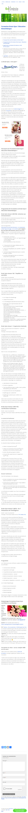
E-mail (4, 777)
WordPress (11, 808)
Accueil (3, 1)
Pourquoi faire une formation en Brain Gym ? (13, 40)
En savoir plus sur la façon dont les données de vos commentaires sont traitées (13, 797)
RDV (17, 1)
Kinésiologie (7, 1)
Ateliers (20, 1)
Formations (13, 1)
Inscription (6, 46)
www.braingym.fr (18, 109)
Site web (4, 782)
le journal (8, 110)
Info (2, 3)
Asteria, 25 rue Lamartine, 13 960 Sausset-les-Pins (15, 627)
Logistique (5, 55)
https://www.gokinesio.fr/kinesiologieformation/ (12, 624)
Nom (4, 772)
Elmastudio (23, 808)
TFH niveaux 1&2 (22, 514)
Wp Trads (8, 809)
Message (5, 760)
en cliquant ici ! (21, 619)
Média (23, 1)
